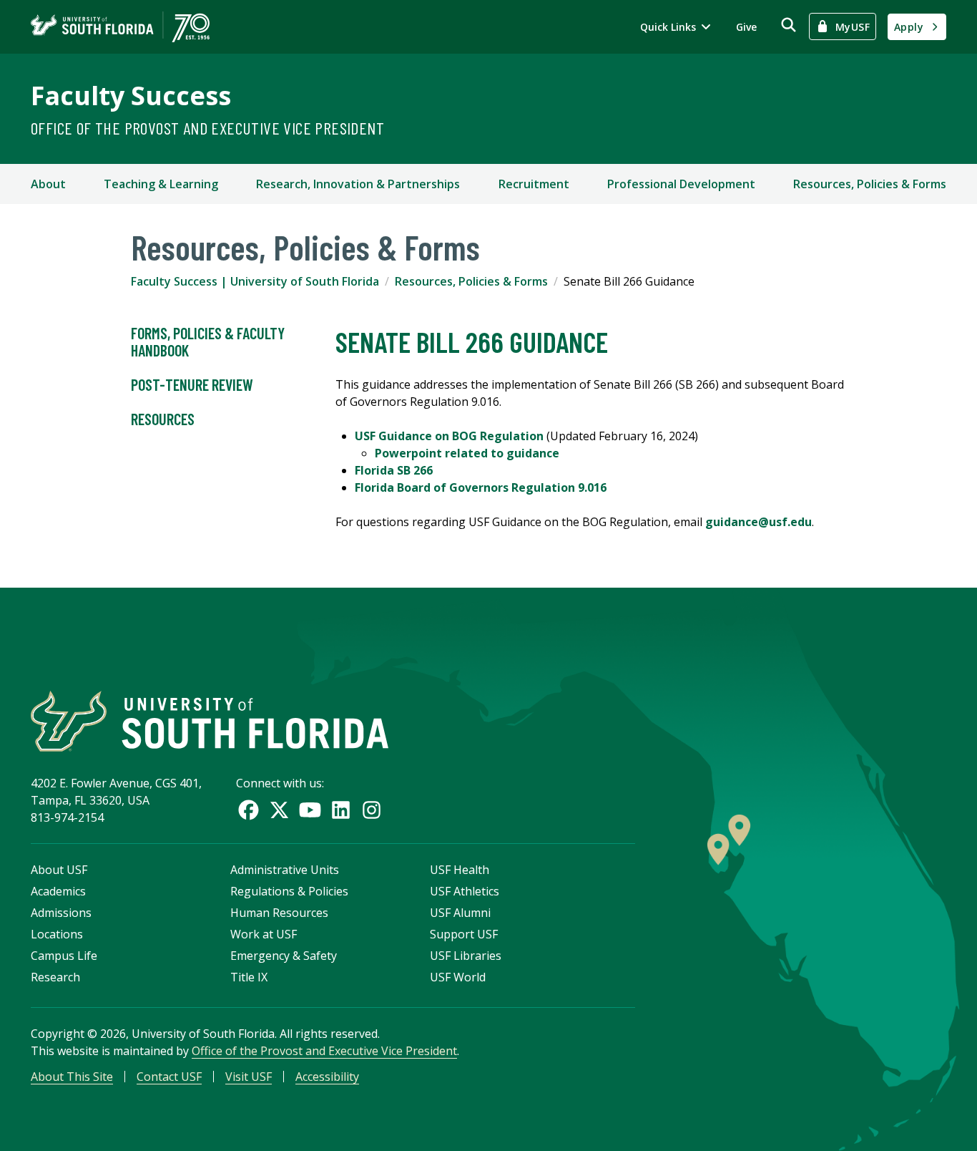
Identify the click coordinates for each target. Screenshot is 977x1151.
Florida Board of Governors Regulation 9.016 (481, 487)
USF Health (459, 870)
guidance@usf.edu (758, 522)
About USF (59, 870)
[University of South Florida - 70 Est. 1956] (120, 26)
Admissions (61, 913)
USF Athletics (464, 891)
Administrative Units (284, 870)
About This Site (72, 1076)
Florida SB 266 (394, 470)
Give (746, 27)
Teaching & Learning (161, 184)
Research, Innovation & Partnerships (358, 184)
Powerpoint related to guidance (467, 453)
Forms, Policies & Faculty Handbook (208, 341)
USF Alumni (460, 913)
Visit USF (248, 1076)
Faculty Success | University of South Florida (255, 281)
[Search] (788, 25)
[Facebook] (248, 809)
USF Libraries (465, 955)
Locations (57, 934)
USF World (458, 977)
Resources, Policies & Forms (869, 184)
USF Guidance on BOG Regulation (449, 436)
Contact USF (169, 1076)
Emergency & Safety (283, 955)
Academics (58, 891)
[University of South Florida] (209, 721)
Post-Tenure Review (192, 384)
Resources (163, 418)
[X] (279, 809)
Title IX (248, 977)
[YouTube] (310, 809)
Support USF (464, 934)
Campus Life (64, 955)
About (48, 184)
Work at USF (263, 934)
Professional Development (681, 184)
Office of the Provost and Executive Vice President (207, 127)
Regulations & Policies (289, 891)
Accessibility (327, 1076)
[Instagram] (371, 809)
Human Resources (279, 913)
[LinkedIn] (340, 809)
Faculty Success (131, 95)
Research (55, 977)
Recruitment (534, 184)
